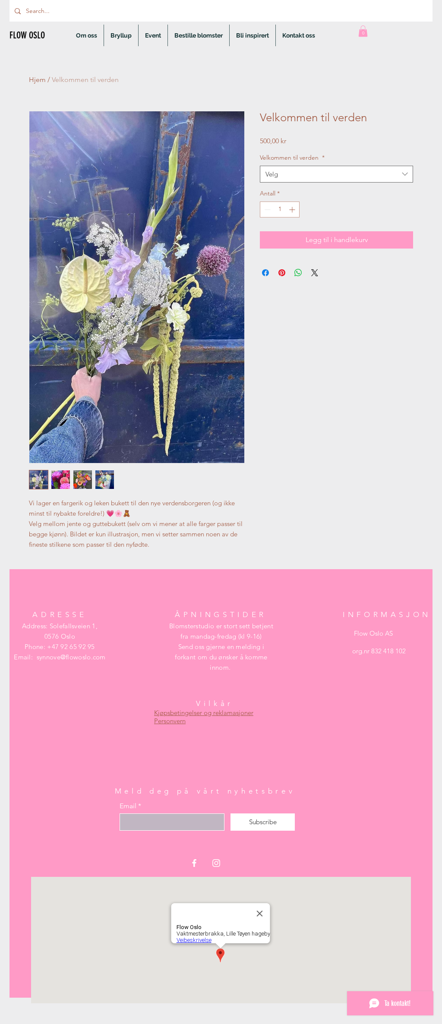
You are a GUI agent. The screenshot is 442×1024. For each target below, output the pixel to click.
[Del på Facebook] (265, 273)
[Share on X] (314, 273)
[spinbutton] (279, 209)
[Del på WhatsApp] (298, 273)
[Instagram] (216, 863)
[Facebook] (194, 863)
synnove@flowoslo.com (71, 657)
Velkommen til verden (292, 157)
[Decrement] (266, 209)
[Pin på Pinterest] (282, 273)
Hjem (37, 80)
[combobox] (336, 174)
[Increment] (292, 209)
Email (128, 806)
